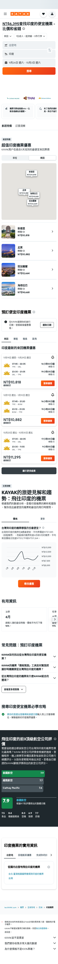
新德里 (21, 228)
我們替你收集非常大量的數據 (21, 943)
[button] (5, 13)
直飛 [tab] (34, 338)
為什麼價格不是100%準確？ (20, 948)
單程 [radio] (15, 157)
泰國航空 (21, 800)
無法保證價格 (41, 928)
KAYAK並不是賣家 (14, 937)
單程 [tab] (15, 338)
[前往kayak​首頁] (20, 14)
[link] (29, 583)
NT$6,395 (10, 23)
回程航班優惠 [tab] (24, 855)
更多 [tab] (43, 518)
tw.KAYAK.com (10, 907)
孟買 (20, 247)
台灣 (11, 878)
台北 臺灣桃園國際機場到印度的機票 (26, 873)
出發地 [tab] (9, 855)
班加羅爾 (23, 266)
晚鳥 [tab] (25, 338)
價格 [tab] (15, 518)
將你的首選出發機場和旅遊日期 (22, 714)
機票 (22, 907)
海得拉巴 (23, 285)
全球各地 (31, 907)
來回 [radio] (42, 157)
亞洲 (40, 907)
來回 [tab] (6, 338)
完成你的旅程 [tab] (43, 855)
